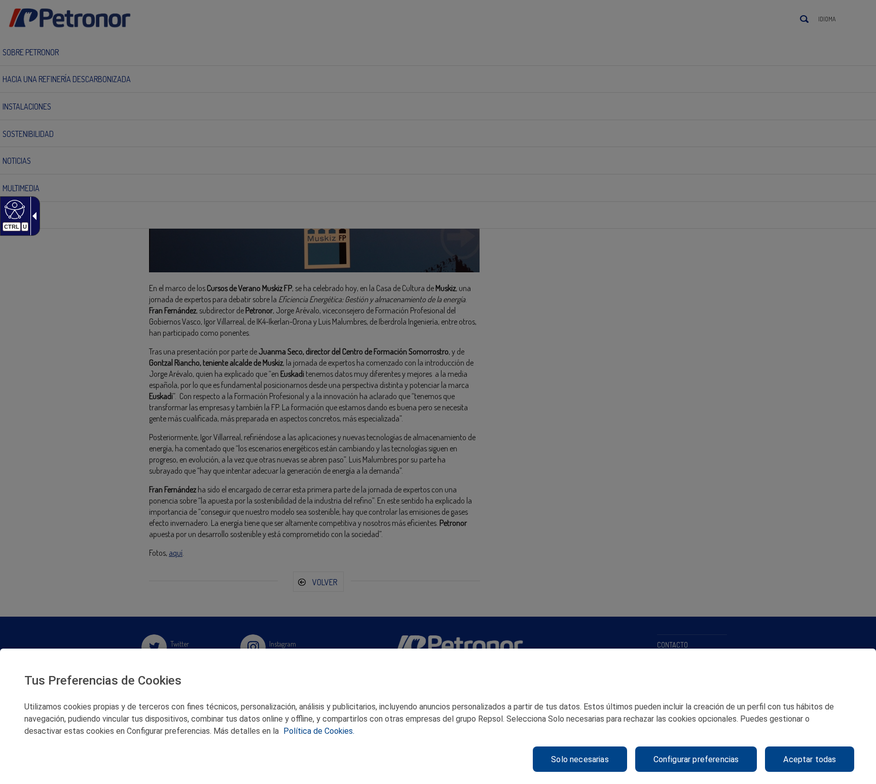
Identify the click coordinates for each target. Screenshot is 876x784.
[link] (13, 209)
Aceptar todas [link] (809, 759)
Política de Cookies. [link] (318, 731)
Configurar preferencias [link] (696, 759)
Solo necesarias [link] (579, 759)
